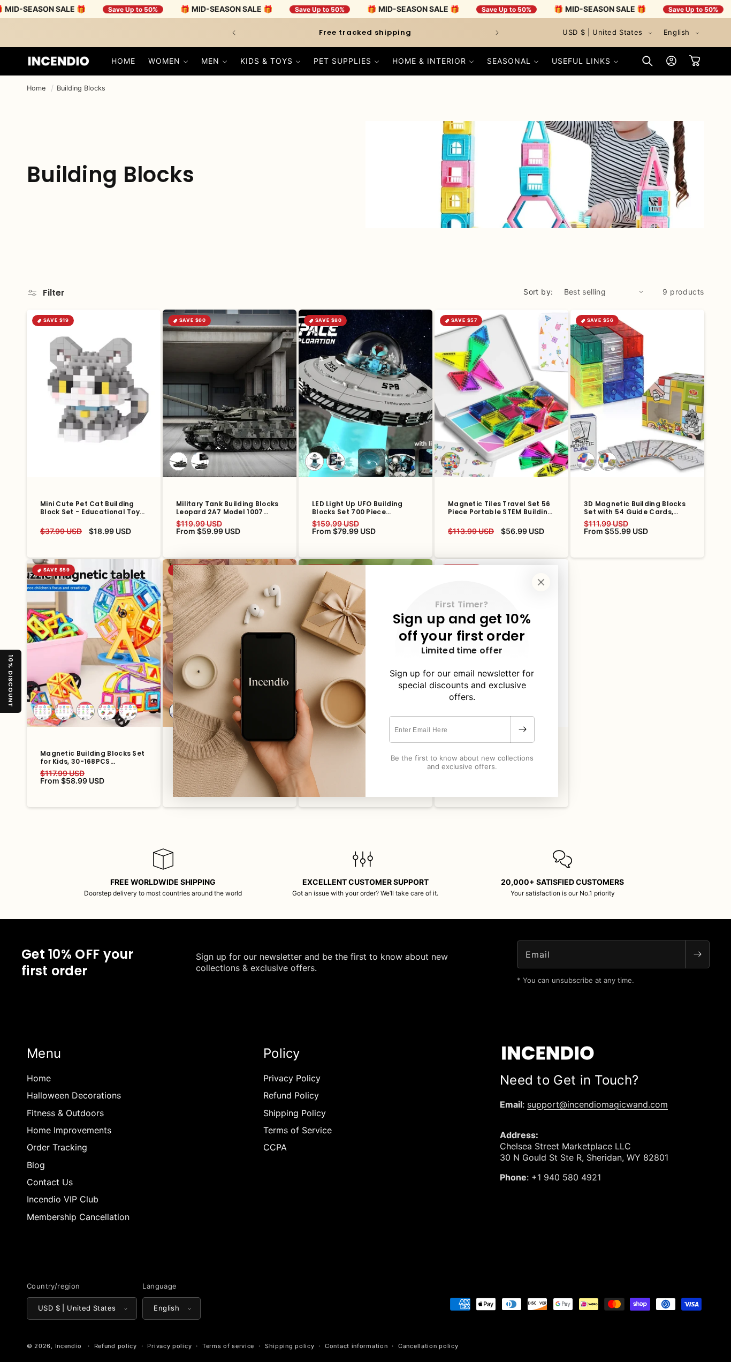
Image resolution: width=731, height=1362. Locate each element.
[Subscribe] (522, 729)
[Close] (541, 582)
